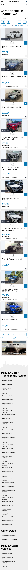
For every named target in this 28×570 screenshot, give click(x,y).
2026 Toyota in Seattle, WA (7, 400)
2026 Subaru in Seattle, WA (7, 517)
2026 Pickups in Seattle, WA (7, 510)
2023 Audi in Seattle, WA (7, 457)
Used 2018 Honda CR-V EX (11, 107)
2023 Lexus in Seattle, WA (7, 411)
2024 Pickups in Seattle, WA (7, 464)
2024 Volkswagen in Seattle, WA (8, 453)
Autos (2, 4)
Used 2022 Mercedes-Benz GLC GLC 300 (13, 199)
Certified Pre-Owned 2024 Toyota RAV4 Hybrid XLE (13, 138)
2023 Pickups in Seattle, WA (7, 498)
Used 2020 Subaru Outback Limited (14, 77)
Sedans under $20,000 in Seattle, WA (9, 540)
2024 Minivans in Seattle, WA (7, 495)
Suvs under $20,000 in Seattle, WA (9, 536)
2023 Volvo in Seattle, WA (7, 460)
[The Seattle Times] (14, 1)
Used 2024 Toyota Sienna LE (12, 259)
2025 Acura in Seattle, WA (7, 468)
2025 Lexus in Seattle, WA (7, 434)
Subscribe (25, 4)
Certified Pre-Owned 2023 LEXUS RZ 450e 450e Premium (13, 290)
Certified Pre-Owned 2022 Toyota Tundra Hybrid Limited (13, 168)
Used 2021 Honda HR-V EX (11, 320)
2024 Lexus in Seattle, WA (7, 419)
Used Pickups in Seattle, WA (7, 565)
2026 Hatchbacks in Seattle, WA (8, 491)
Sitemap (14, 569)
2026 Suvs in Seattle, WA (7, 408)
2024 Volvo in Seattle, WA (7, 476)
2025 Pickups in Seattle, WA (7, 502)
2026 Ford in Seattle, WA (7, 525)
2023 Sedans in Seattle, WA (7, 445)
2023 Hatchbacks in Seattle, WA (8, 442)
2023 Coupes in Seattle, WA (7, 521)
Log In (21, 4)
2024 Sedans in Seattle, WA (7, 404)
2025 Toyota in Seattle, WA (7, 396)
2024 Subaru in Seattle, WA (7, 449)
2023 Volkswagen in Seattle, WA (8, 438)
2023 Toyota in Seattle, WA (7, 423)
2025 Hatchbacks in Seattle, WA (8, 487)
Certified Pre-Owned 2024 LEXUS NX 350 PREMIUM (13, 229)
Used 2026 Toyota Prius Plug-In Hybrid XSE (12, 47)
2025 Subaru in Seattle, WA (7, 430)
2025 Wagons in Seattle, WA (7, 506)
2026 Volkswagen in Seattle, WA (8, 513)
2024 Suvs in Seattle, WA (7, 385)
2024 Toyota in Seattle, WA (7, 392)
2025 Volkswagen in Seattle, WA (8, 415)
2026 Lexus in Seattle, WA (7, 479)
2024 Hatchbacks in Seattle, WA (8, 483)
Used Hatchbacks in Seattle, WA (8, 562)
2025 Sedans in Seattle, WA (7, 426)
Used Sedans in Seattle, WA (7, 558)
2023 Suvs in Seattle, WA (7, 389)
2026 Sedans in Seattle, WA (7, 472)
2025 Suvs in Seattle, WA (7, 381)
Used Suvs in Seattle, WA (7, 554)
